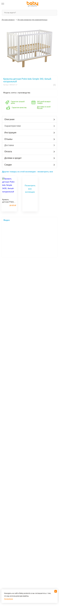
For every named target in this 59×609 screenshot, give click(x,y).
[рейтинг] (9, 196)
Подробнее (8, 599)
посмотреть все (45, 171)
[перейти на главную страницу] (32, 4)
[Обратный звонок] (14, 4)
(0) (54, 85)
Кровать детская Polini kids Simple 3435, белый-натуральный (8, 201)
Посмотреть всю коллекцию (30, 188)
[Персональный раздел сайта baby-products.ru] (9, 4)
